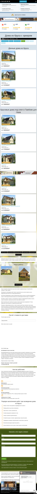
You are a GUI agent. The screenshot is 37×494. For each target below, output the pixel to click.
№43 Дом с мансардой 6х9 (6, 81)
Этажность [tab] (12, 38)
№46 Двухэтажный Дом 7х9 (7, 225)
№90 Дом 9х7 (4, 164)
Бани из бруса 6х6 (18, 254)
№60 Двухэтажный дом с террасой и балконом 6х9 (11, 206)
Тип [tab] (3, 38)
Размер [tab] (7, 38)
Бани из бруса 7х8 (33, 252)
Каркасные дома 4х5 (26, 252)
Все (17, 38)
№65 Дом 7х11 (4, 126)
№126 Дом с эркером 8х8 (6, 100)
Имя (2, 434)
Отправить (4, 458)
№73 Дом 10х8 (4, 187)
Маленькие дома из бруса (18, 252)
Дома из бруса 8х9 (10, 252)
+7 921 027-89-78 (5, 1)
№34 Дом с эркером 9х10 (6, 145)
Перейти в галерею (18, 284)
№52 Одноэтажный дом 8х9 (7, 61)
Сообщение (3, 445)
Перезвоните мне (23, 1)
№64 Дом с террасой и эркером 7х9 (8, 244)
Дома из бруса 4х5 (4, 252)
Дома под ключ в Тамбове (20, 14)
